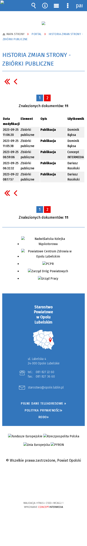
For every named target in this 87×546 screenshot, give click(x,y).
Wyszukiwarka (33, 5)
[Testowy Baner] (43, 23)
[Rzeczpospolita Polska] (61, 436)
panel (79, 5)
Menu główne (56, 5)
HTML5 (36, 490)
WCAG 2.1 (57, 489)
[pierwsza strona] (7, 81)
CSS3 (43, 490)
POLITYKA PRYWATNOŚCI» (43, 410)
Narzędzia (45, 5)
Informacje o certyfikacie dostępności (44, 474)
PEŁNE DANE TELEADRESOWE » (43, 403)
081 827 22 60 (45, 372)
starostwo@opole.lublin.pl (46, 387)
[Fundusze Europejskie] (25, 436)
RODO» (43, 417)
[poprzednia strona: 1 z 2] (15, 81)
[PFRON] (57, 444)
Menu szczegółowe (67, 5)
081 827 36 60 (45, 376)
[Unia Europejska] (36, 444)
